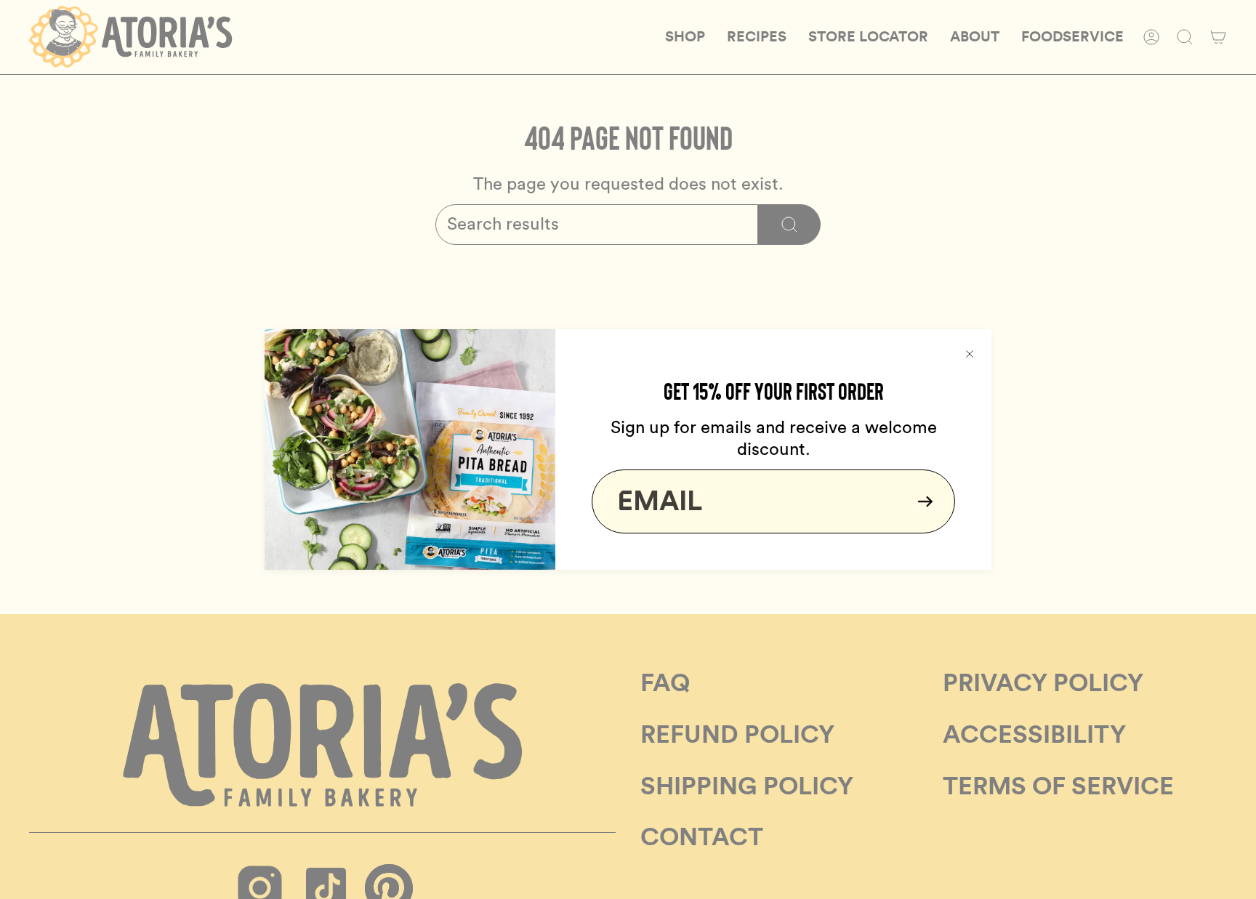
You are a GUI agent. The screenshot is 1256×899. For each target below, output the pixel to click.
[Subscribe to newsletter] (921, 501)
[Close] (969, 351)
